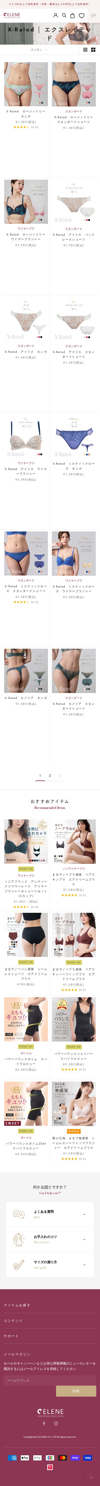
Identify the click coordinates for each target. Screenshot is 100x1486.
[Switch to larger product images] (85, 50)
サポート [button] (11, 1336)
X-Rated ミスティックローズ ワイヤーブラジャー (74, 588)
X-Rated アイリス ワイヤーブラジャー (26, 471)
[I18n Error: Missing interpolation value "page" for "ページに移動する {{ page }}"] (60, 775)
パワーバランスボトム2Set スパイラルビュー (27, 1145)
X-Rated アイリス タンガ (26, 352)
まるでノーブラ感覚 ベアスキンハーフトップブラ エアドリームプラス (73, 974)
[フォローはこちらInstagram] (56, 1423)
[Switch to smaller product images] (93, 50)
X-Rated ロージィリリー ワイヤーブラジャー (27, 236)
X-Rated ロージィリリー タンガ (27, 113)
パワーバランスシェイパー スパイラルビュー (75, 1056)
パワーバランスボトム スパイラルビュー (26, 1061)
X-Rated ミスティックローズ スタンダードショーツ (26, 588)
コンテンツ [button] (13, 1320)
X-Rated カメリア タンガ (26, 698)
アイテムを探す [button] (17, 1305)
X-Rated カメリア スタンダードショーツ (74, 706)
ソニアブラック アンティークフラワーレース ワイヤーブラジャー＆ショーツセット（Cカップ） (26, 888)
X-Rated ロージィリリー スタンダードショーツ (75, 119)
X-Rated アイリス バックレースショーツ (74, 237)
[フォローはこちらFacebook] (44, 1423)
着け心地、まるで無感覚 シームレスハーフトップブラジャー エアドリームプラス (73, 1143)
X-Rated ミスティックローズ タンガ (74, 466)
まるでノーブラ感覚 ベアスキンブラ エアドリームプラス (73, 879)
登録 (76, 1391)
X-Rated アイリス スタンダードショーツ (74, 354)
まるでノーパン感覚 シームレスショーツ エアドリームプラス (26, 974)
